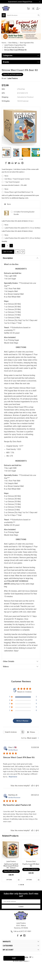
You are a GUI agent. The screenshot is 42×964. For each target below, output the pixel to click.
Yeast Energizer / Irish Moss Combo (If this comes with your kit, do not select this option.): (20, 170)
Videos (6, 666)
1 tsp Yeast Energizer (12, 182)
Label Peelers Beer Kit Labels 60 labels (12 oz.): (18, 221)
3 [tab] (23, 884)
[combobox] (30, 738)
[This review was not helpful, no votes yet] (36, 785)
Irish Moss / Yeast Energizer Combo (17, 179)
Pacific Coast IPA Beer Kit (31, 865)
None (6, 176)
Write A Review (22, 721)
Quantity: (4, 241)
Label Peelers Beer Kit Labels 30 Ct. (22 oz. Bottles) (22, 238)
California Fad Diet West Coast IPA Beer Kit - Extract (11, 866)
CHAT (14, 958)
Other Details (8, 661)
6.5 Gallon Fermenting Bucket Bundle (24, 213)
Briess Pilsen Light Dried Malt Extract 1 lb (19, 192)
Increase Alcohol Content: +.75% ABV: (14, 185)
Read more (13, 777)
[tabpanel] (6, 152)
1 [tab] (20, 159)
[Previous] (3, 152)
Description (8, 258)
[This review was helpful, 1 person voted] (32, 830)
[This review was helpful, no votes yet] (32, 785)
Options (9, 879)
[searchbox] (11, 732)
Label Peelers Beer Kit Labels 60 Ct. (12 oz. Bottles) (22, 228)
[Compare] (33, 8)
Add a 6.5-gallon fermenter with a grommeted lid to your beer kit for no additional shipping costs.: (20, 197)
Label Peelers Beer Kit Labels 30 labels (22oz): (17, 231)
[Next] (38, 152)
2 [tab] (22, 159)
